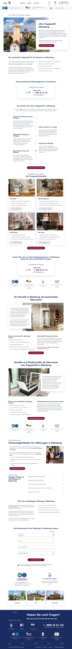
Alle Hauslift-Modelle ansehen (36, 353)
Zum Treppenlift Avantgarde (45, 208)
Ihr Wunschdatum (21, 534)
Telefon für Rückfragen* (23, 553)
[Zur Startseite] (7, 3)
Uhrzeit (20, 541)
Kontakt (13, 15)
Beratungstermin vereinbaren (17, 468)
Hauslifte (29, 3)
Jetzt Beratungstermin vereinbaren (36, 167)
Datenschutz (45, 647)
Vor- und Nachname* (22, 547)
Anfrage (20, 109)
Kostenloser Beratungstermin (46, 45)
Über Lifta (62, 643)
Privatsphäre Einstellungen (59, 647)
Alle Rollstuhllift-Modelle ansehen (36, 418)
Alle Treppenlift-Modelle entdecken (36, 248)
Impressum (50, 647)
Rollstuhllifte (36, 3)
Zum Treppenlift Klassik (16, 242)
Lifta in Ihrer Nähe (20, 15)
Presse (49, 643)
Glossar (9, 643)
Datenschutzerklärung (27, 565)
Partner (36, 643)
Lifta (9, 15)
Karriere (22, 643)
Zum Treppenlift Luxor (44, 242)
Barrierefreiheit (38, 647)
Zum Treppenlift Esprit (16, 208)
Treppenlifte (22, 3)
